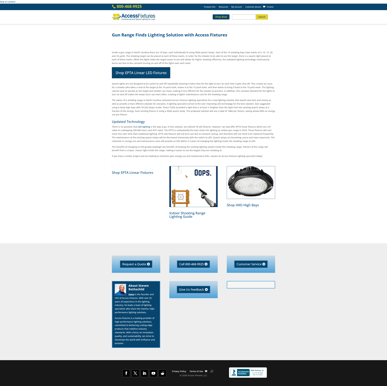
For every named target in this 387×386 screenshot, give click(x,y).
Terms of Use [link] (196, 371)
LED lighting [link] (144, 126)
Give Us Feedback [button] (191, 289)
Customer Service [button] (249, 264)
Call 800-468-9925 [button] (191, 264)
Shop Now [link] (221, 16)
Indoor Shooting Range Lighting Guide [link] (187, 215)
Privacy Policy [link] (179, 371)
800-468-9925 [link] (129, 6)
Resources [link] (223, 7)
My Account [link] (236, 7)
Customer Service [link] (253, 7)
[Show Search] (212, 371)
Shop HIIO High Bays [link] (243, 205)
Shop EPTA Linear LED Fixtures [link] (141, 72)
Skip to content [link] (7, 1)
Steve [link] (131, 294)
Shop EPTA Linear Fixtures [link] (132, 172)
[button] (262, 17)
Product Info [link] (209, 7)
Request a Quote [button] (134, 264)
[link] (268, 7)
